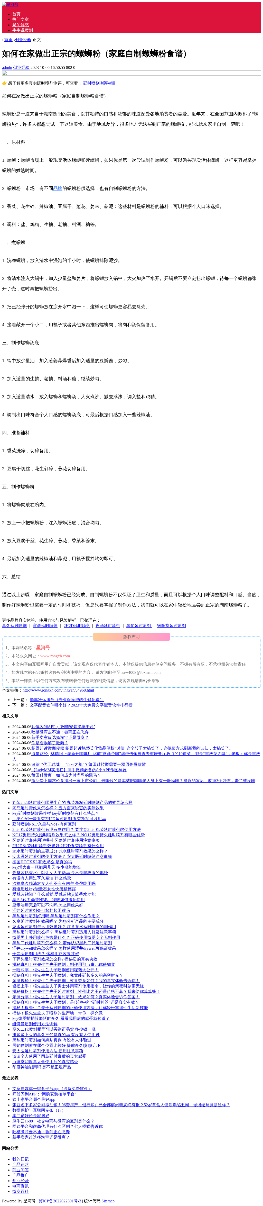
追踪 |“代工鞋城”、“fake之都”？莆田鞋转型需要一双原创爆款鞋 (88, 764)
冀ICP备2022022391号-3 (60, 1201)
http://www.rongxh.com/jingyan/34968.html (58, 690)
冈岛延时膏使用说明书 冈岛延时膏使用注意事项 (56, 840)
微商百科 (20, 1191)
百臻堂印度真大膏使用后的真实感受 (45, 1061)
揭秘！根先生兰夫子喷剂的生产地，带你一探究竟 (57, 1013)
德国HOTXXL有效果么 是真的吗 (42, 862)
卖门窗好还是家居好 (30, 1115)
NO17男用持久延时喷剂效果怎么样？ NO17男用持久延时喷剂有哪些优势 (78, 835)
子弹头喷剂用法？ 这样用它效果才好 (45, 953)
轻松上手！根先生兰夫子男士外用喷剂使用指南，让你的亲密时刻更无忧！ (80, 986)
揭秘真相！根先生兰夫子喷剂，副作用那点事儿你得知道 (63, 964)
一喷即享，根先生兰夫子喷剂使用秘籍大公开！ (55, 970)
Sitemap (108, 1201)
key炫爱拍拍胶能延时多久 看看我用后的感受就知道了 (61, 1018)
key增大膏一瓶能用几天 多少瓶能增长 (46, 867)
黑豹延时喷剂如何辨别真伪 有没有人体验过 (51, 1040)
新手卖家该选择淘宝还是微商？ (60, 737)
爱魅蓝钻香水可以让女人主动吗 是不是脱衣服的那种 (60, 873)
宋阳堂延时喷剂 (171, 625)
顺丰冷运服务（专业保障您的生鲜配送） (67, 699)
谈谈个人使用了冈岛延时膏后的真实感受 (49, 1056)
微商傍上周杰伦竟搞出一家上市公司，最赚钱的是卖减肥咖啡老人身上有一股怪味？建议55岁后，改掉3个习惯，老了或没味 (143, 780)
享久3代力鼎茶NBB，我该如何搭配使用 (48, 899)
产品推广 (20, 1175)
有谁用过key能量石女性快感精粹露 (44, 889)
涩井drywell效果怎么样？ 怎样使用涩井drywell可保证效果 (64, 948)
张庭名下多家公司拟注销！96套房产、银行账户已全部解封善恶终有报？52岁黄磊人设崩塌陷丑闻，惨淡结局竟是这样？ (121, 1105)
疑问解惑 (20, 25)
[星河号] (10, 4)
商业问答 (20, 1170)
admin (7, 67)
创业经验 (23, 40)
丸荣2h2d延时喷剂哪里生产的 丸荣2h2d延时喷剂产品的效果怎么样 (72, 802)
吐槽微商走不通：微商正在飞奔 (60, 732)
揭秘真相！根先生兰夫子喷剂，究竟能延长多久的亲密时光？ (67, 975)
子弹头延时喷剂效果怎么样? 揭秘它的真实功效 (54, 959)
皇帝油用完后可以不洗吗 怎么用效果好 (47, 905)
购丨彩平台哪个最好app (33, 1099)
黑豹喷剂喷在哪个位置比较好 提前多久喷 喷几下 (56, 1045)
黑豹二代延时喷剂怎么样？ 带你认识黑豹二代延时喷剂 (62, 943)
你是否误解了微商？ (49, 743)
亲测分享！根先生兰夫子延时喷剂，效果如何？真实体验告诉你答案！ (76, 997)
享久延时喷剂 (14, 625)
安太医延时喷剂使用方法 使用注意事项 (47, 1051)
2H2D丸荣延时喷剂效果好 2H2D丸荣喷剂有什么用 (58, 846)
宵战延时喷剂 (45, 625)
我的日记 (20, 1159)
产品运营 (20, 1164)
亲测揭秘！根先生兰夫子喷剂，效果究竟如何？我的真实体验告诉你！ (76, 980)
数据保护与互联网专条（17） (39, 1110)
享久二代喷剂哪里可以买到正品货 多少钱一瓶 (54, 1029)
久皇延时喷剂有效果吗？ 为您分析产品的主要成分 (58, 921)
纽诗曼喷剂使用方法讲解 (35, 1024)
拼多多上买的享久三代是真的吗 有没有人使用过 (56, 1034)
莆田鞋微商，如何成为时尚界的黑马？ (66, 775)
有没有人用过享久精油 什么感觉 (41, 878)
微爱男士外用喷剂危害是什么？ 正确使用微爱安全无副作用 (66, 937)
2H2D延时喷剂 (77, 625)
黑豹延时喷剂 (139, 625)
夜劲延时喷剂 (108, 625)
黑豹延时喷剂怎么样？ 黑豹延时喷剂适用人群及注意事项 (64, 932)
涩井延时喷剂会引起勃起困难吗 (41, 910)
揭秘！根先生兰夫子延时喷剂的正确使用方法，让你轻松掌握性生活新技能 (80, 1007)
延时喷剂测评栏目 (99, 83)
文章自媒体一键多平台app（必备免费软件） (52, 1088)
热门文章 (20, 19)
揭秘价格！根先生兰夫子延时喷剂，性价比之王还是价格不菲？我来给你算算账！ (86, 991)
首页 (16, 14)
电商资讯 (20, 1186)
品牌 (57, 188)
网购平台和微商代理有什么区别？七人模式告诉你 (57, 1126)
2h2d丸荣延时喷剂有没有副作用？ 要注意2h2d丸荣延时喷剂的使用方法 (76, 829)
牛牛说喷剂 (22, 30)
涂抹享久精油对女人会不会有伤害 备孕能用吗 (54, 883)
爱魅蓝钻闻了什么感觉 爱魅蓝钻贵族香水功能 (54, 894)
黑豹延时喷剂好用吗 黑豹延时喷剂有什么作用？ (56, 916)
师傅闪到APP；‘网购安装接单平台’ (63, 726)
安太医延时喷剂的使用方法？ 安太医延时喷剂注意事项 (62, 856)
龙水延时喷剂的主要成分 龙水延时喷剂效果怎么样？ (60, 851)
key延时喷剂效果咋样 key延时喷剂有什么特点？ (55, 813)
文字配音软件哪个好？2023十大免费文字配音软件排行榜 (81, 705)
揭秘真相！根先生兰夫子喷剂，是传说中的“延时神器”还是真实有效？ (75, 1002)
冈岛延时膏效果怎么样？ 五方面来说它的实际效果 (58, 808)
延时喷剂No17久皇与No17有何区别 (44, 824)
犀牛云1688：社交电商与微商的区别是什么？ (53, 1121)
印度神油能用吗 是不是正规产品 (41, 1067)
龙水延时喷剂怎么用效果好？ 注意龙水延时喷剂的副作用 (64, 926)
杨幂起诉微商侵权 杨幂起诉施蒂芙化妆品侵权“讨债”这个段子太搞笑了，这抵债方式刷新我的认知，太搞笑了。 (132, 748)
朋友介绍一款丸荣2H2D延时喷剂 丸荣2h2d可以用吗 (59, 819)
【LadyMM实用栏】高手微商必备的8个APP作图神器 (79, 770)
